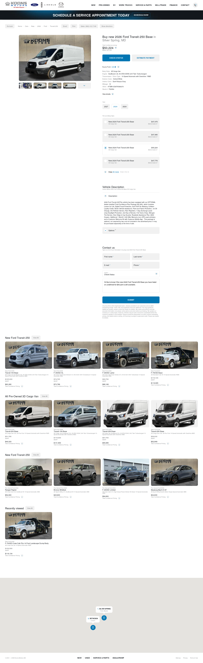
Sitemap (178, 658)
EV (114, 5)
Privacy (185, 658)
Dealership (118, 658)
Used (87, 658)
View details (106, 94)
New (93, 5)
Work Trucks (125, 5)
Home (20, 26)
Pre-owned (104, 5)
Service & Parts (144, 5)
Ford (45, 26)
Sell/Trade (160, 5)
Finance (174, 5)
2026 (39, 26)
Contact (185, 5)
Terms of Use (194, 658)
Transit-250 (54, 26)
